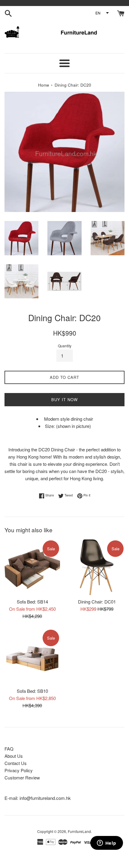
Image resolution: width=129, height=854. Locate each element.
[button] (102, 13)
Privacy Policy (18, 770)
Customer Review (22, 777)
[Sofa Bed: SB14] (32, 567)
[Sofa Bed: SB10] (32, 656)
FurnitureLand (79, 831)
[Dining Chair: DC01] (96, 567)
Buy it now (64, 399)
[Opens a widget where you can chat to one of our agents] (106, 843)
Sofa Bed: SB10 (32, 691)
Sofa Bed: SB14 (32, 601)
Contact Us (15, 763)
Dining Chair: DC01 (97, 601)
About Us (13, 756)
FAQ (9, 748)
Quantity (64, 345)
